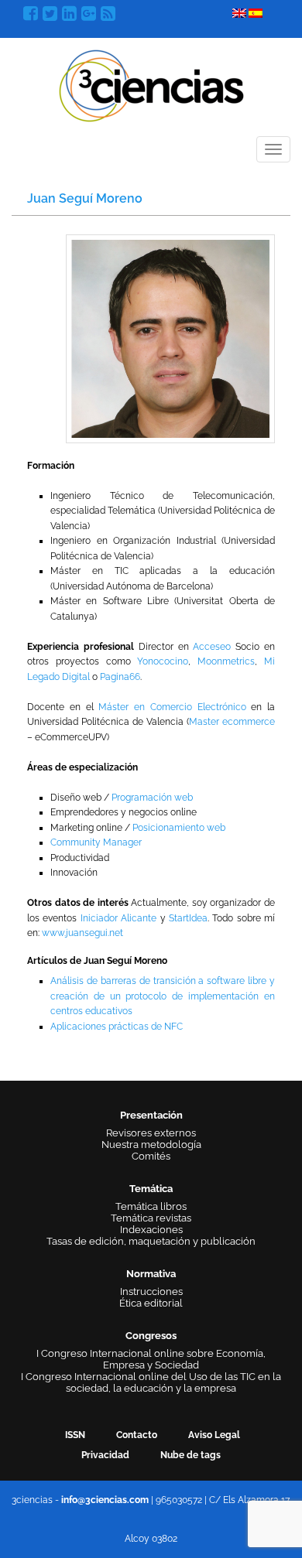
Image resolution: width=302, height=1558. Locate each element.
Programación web (152, 797)
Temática (151, 1188)
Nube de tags (190, 1455)
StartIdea (188, 918)
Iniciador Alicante (118, 918)
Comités (151, 1156)
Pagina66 (120, 676)
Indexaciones (151, 1229)
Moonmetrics (226, 661)
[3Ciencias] (151, 83)
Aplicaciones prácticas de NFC (116, 1026)
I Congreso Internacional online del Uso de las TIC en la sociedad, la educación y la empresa (151, 1382)
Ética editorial (151, 1303)
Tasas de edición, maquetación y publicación (151, 1241)
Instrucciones (151, 1291)
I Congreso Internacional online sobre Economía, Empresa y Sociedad (151, 1359)
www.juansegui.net (82, 933)
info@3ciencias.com (105, 1500)
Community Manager (96, 842)
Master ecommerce (232, 721)
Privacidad (105, 1455)
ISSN (75, 1435)
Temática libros (151, 1206)
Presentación (151, 1115)
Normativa (151, 1274)
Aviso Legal (214, 1435)
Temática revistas (151, 1218)
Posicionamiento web (178, 827)
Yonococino (162, 661)
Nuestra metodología (151, 1144)
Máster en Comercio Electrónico (171, 707)
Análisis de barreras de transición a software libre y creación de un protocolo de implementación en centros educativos (162, 995)
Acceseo (212, 646)
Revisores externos (151, 1133)
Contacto (136, 1435)
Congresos (151, 1335)
